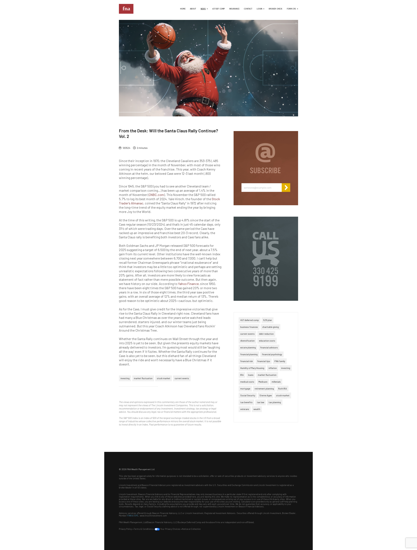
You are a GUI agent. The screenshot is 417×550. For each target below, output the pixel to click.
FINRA (130, 515)
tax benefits (246, 402)
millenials (276, 381)
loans (250, 374)
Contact (248, 9)
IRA (242, 374)
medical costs (247, 381)
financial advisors (269, 347)
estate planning (248, 347)
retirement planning (264, 388)
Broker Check (275, 9)
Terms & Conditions (143, 529)
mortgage (245, 388)
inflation (273, 368)
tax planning (275, 402)
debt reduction (266, 333)
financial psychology (272, 354)
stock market (163, 378)
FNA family (279, 361)
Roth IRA (282, 388)
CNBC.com (156, 195)
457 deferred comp (249, 320)
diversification (247, 340)
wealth (256, 409)
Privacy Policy (125, 529)
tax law (260, 402)
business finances (249, 327)
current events (182, 378)
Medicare (263, 381)
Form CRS (291, 9)
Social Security (247, 395)
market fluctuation (143, 378)
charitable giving (270, 327)
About (193, 9)
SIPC (136, 515)
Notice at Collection (191, 529)
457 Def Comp (218, 9)
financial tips (263, 361)
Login (259, 9)
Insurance (234, 9)
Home (183, 9)
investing (125, 378)
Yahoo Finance (188, 284)
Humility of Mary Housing (252, 368)
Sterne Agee (265, 395)
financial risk (246, 361)
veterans (244, 409)
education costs (267, 340)
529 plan (267, 320)
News (203, 9)
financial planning (249, 354)
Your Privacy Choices (170, 529)
